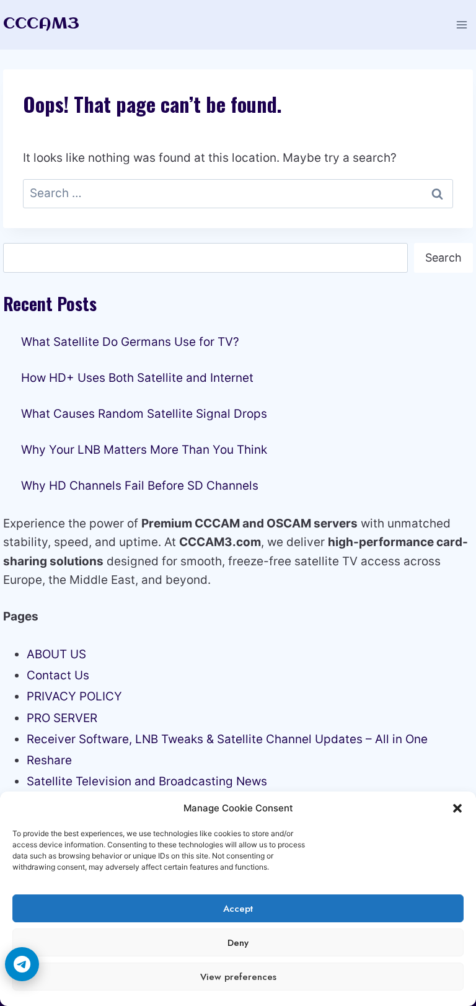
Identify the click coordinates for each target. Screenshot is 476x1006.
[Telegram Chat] (22, 964)
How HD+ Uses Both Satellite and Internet (137, 378)
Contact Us (58, 675)
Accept (238, 909)
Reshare (49, 760)
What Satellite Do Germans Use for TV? (130, 342)
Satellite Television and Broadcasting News (147, 781)
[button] (457, 808)
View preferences (238, 977)
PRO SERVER (62, 718)
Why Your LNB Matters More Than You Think (144, 450)
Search (443, 257)
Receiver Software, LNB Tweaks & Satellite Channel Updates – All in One (227, 739)
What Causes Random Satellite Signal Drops (144, 414)
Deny (238, 943)
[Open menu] (461, 24)
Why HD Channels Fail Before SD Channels (139, 486)
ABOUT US (56, 654)
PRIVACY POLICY (74, 696)
